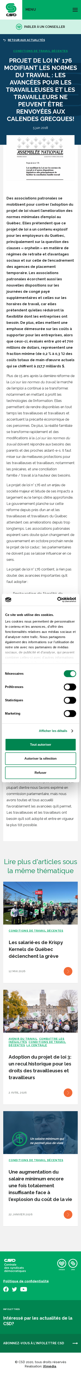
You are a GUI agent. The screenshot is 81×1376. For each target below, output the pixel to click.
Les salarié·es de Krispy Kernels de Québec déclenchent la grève (36, 949)
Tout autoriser (40, 744)
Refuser (40, 772)
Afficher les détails (53, 731)
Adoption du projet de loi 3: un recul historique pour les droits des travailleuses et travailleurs (40, 1067)
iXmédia (49, 1366)
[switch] (70, 686)
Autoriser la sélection (40, 758)
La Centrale (36, 1045)
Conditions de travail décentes (40, 51)
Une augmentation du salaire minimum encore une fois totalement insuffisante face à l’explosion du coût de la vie (40, 1185)
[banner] (11, 10)
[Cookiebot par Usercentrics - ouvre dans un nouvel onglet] (57, 599)
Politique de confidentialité (26, 1281)
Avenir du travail (23, 1038)
